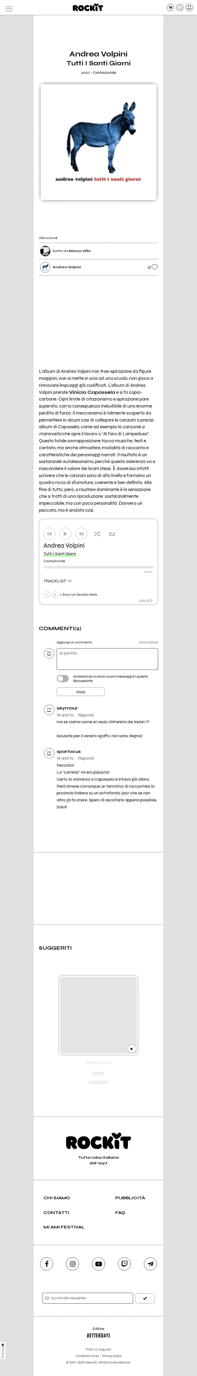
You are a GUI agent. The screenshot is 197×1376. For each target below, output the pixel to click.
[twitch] (124, 1263)
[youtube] (98, 1263)
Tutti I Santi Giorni (59, 553)
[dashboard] (189, 7)
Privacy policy (111, 1356)
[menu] (7, 7)
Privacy (3, 1352)
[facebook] (46, 1263)
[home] (88, 7)
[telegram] (150, 1263)
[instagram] (72, 1263)
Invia (80, 692)
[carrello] (170, 7)
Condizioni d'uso (87, 1356)
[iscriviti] (145, 1298)
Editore (95, 1331)
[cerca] (180, 7)
